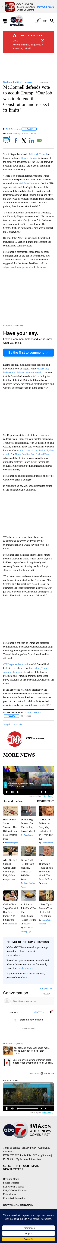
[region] (28, 1031)
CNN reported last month (15, 664)
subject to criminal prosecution (18, 267)
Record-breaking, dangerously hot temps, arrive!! (28, 46)
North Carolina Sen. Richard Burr (32, 454)
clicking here (27, 968)
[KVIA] (20, 20)
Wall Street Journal (28, 183)
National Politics (33, 712)
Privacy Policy (29, 1147)
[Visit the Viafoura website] (47, 1073)
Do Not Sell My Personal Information (22, 1159)
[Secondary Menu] (7, 20)
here (24, 977)
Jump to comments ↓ (13, 724)
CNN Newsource (13, 129)
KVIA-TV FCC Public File (17, 1155)
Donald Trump (28, 158)
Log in (41, 989)
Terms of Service (11, 1147)
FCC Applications (42, 1155)
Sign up (48, 989)
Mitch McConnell (38, 154)
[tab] (12, 1012)
